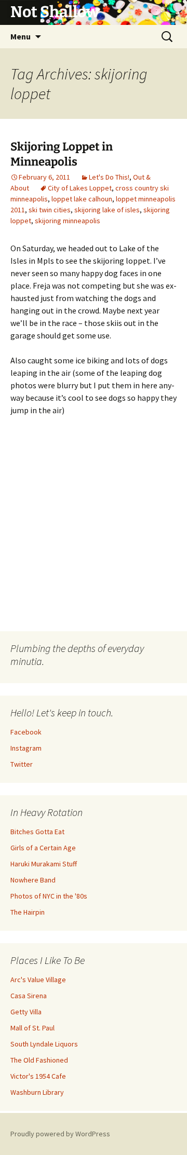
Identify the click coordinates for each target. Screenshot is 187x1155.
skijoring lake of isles (107, 209)
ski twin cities (50, 209)
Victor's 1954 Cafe (38, 1076)
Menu (20, 36)
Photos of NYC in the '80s (48, 896)
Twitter (21, 764)
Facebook (26, 732)
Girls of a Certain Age (43, 847)
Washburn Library (37, 1092)
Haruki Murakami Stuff (43, 863)
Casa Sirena (28, 995)
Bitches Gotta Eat (37, 831)
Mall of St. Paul (32, 1027)
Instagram (26, 748)
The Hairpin (27, 912)
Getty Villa (26, 1011)
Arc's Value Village (38, 979)
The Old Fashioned (39, 1060)
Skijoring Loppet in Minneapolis (61, 154)
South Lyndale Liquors (44, 1044)
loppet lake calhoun (81, 198)
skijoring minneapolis (67, 220)
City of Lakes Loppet (80, 188)
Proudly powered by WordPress (60, 1133)
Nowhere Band (33, 880)
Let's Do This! (109, 177)
